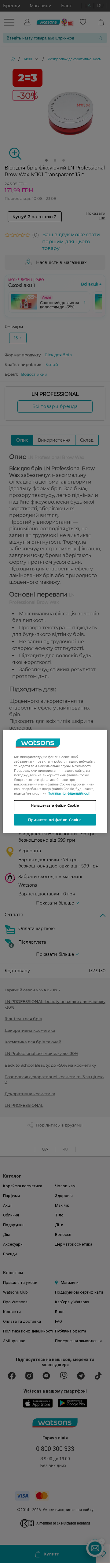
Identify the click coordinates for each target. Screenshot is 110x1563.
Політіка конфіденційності (69, 793)
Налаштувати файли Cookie (55, 806)
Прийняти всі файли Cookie (55, 820)
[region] (55, 781)
